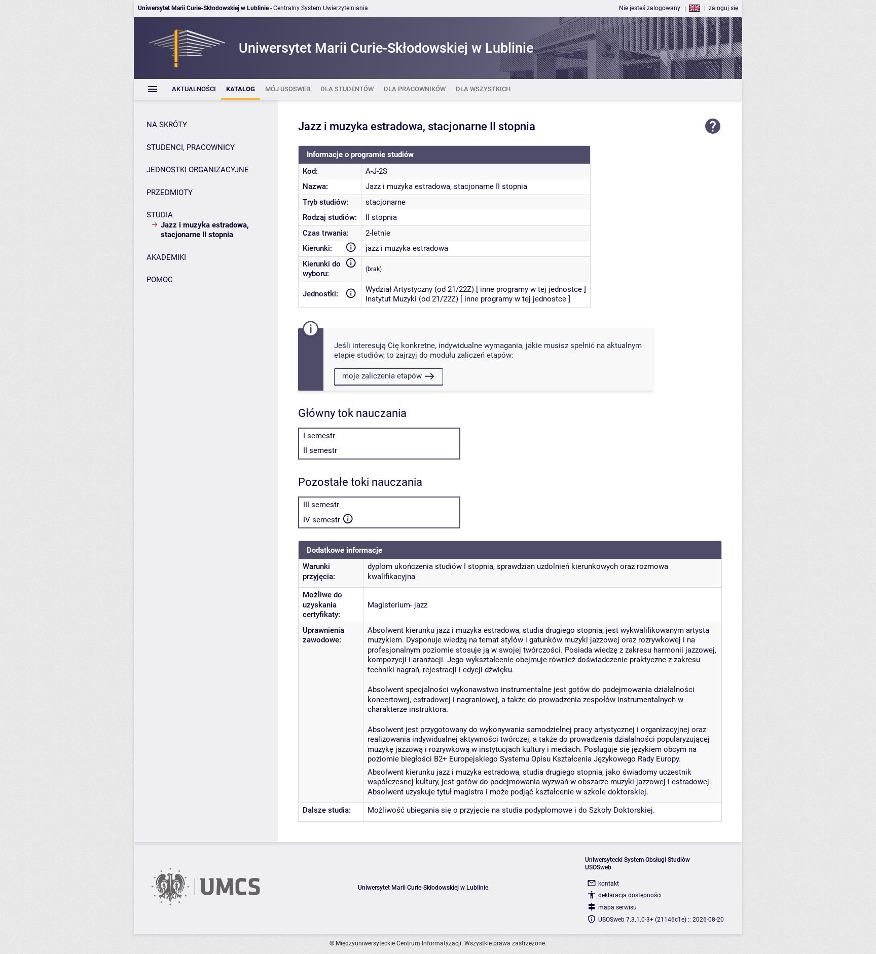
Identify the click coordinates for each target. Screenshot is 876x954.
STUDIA (160, 214)
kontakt (608, 883)
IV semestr (321, 519)
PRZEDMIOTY (170, 192)
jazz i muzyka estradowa (407, 248)
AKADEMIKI (166, 257)
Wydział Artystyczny (399, 289)
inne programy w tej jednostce (531, 289)
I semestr (319, 435)
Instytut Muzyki (391, 298)
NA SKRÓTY (167, 124)
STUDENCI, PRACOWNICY (191, 147)
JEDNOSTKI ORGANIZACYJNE (198, 169)
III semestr (321, 504)
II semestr (320, 450)
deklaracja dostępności (630, 895)
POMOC (160, 279)
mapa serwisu (617, 907)
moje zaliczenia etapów (382, 375)
